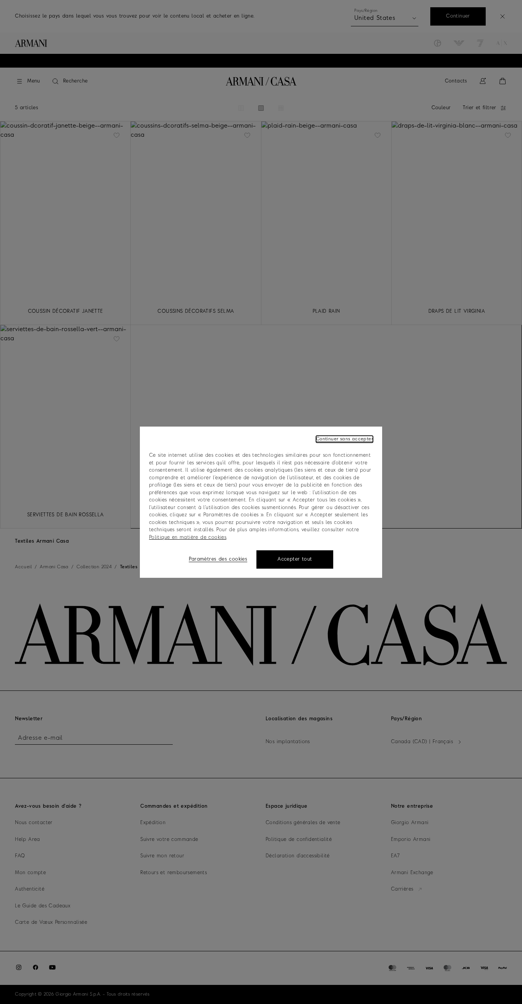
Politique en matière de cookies (187, 537)
